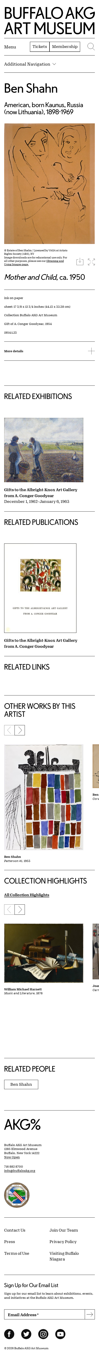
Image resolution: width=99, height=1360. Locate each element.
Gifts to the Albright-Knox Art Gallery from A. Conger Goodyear (40, 492)
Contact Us (14, 1230)
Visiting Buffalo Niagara (64, 1256)
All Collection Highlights (26, 894)
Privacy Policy (63, 1241)
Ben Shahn (31, 88)
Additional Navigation (27, 64)
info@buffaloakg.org (19, 1170)
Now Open (12, 1157)
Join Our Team (64, 1230)
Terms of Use (16, 1253)
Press (9, 1241)
